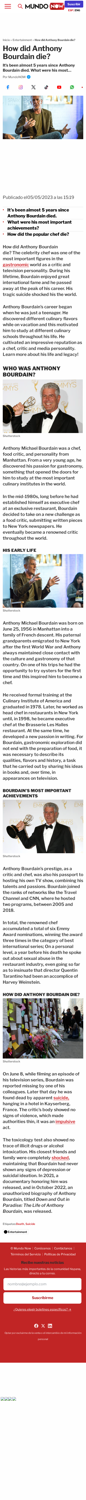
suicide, (61, 1097)
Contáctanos (63, 1248)
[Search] (20, 6)
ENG (77, 10)
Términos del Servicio (26, 1254)
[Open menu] (8, 6)
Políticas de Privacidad (60, 1254)
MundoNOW (17, 77)
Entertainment (22, 40)
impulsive (65, 1121)
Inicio (6, 40)
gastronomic (16, 264)
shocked (60, 1157)
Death (20, 1224)
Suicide (30, 1224)
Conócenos (42, 1248)
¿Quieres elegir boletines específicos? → (42, 1309)
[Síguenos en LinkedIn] (50, 1326)
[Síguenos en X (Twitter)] (43, 1326)
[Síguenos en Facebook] (36, 1326)
